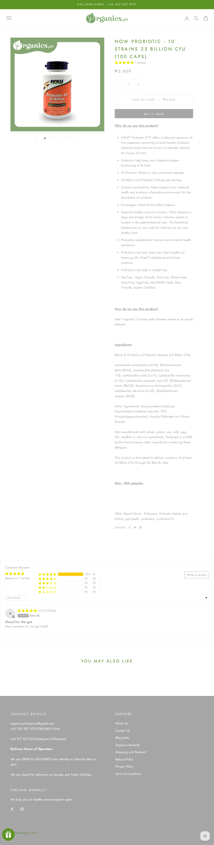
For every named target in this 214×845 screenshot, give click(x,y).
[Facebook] (129, 527)
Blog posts (122, 737)
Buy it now (154, 114)
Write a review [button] (196, 575)
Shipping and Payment (130, 752)
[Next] (78, 138)
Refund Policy (124, 759)
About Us (121, 723)
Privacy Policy (124, 766)
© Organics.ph (23, 833)
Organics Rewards (127, 745)
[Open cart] (206, 18)
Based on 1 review (17, 578)
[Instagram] (22, 809)
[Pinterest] (140, 527)
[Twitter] (135, 527)
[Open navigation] (8, 18)
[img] (28, 610)
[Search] (196, 18)
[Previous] (36, 138)
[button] (125, 62)
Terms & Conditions (128, 774)
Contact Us (122, 730)
